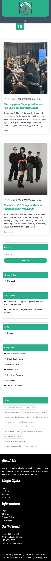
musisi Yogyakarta (27, 427)
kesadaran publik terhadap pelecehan (17, 417)
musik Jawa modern (11, 427)
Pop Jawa (11, 380)
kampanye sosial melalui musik (34, 412)
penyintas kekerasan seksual (32, 432)
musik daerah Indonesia (26, 422)
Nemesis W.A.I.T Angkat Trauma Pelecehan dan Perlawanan (23, 207)
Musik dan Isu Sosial (15, 359)
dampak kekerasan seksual (13, 407)
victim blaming (30, 446)
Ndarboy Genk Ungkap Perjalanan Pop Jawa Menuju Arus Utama (23, 105)
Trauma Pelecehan (14, 385)
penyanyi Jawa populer (12, 432)
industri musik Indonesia (12, 412)
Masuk (10, 333)
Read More (8, 130)
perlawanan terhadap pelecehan (15, 441)
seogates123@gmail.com (29, 99)
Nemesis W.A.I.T (13, 369)
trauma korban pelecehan (13, 446)
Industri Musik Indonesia (17, 353)
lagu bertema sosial (39, 417)
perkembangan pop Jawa (12, 436)
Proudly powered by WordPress (20, 554)
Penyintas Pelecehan (15, 375)
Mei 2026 (11, 281)
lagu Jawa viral (9, 422)
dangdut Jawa (30, 407)
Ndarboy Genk (13, 364)
